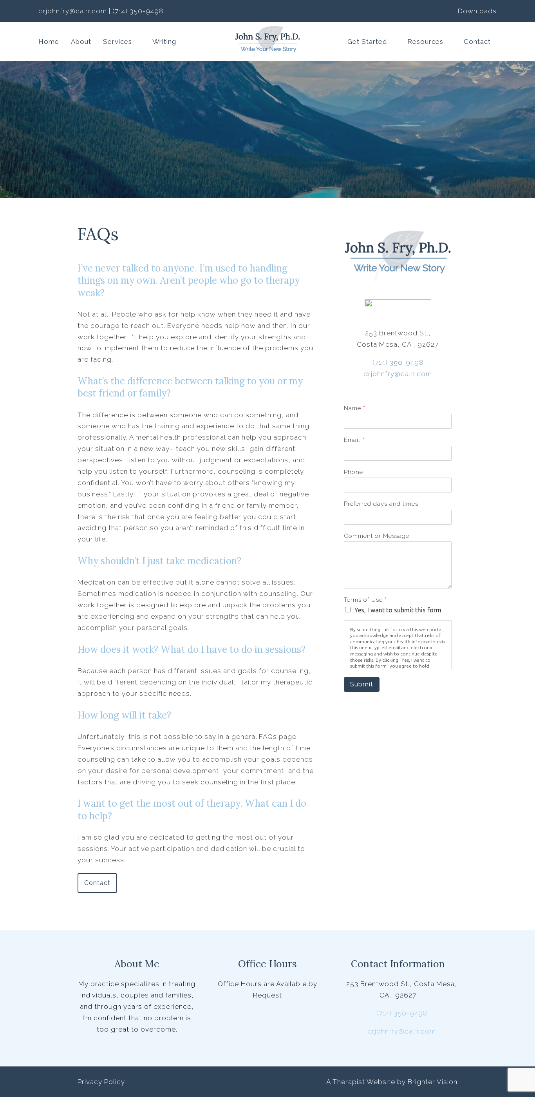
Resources (425, 41)
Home (48, 41)
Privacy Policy (101, 1082)
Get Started (367, 41)
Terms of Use (365, 599)
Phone (353, 472)
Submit (361, 684)
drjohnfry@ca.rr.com (397, 374)
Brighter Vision (432, 1082)
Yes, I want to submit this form (397, 610)
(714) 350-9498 (397, 362)
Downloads (477, 11)
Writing (164, 41)
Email (354, 440)
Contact (477, 41)
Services (117, 41)
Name (354, 408)
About (81, 41)
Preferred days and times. (382, 503)
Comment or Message (376, 535)
